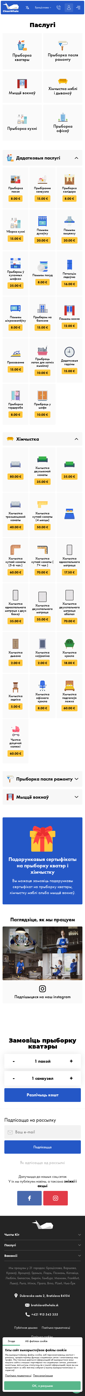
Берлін (36, 1278)
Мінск (31, 1283)
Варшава (69, 1268)
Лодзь (47, 1273)
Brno (50, 1283)
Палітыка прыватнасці (18, 1375)
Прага (41, 1283)
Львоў (14, 1283)
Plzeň (58, 1283)
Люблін (11, 1278)
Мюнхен (60, 1278)
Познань (59, 1273)
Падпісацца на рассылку (30, 1120)
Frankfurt (73, 1278)
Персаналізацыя (43, 1375)
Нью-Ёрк (69, 1283)
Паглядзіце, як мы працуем (42, 919)
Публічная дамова (25, 1327)
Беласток (23, 1278)
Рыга (23, 1283)
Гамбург (47, 1278)
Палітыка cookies (42, 1337)
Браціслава (54, 1268)
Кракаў (11, 1273)
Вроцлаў (24, 1273)
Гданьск (37, 1273)
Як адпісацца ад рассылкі (42, 1162)
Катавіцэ (72, 1273)
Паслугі (10, 1245)
